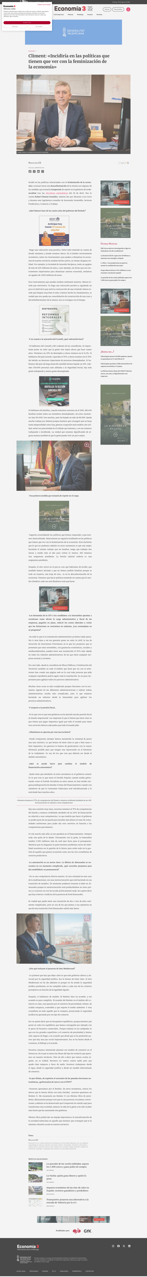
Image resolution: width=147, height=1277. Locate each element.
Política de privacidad (44, 5)
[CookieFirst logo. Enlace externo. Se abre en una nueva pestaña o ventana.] (9, 6)
